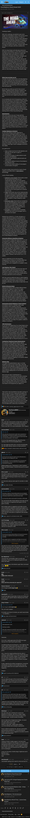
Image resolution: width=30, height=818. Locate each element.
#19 (27, 739)
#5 (27, 472)
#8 (27, 530)
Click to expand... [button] (15, 543)
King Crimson (5, 602)
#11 (27, 579)
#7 (27, 520)
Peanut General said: (6, 604)
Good (2, 572)
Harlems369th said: (6, 454)
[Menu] (2, 2)
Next (15, 764)
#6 (27, 489)
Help (15, 814)
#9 (27, 556)
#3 (27, 429)
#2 (27, 420)
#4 (27, 452)
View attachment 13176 (7, 624)
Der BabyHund (5, 556)
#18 (27, 711)
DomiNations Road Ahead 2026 (13, 774)
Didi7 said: (4, 432)
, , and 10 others (14, 406)
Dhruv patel (4, 472)
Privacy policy (11, 814)
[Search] (28, 2)
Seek (2, 739)
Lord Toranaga (5, 520)
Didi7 (2, 420)
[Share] (28, 13)
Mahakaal (4, 711)
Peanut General (5, 586)
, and (8, 485)
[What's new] (25, 2)
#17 (27, 690)
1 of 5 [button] (11, 764)
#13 (27, 594)
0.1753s (19, 816)
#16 (27, 677)
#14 (27, 602)
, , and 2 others (15, 448)
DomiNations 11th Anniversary (12, 794)
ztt (2, 677)
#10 (27, 572)
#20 (27, 759)
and (6, 568)
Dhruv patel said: (5, 491)
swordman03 (4, 759)
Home (19, 814)
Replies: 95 (10, 12)
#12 (27, 586)
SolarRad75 (4, 594)
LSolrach (3, 620)
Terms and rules (3, 814)
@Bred (3, 452)
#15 (27, 620)
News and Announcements (16, 775)
